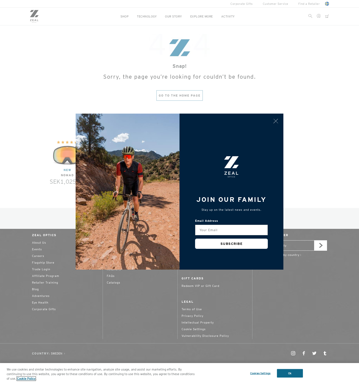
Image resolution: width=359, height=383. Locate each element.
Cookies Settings (260, 373)
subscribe (231, 244)
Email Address (206, 220)
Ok (289, 373)
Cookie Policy (26, 379)
